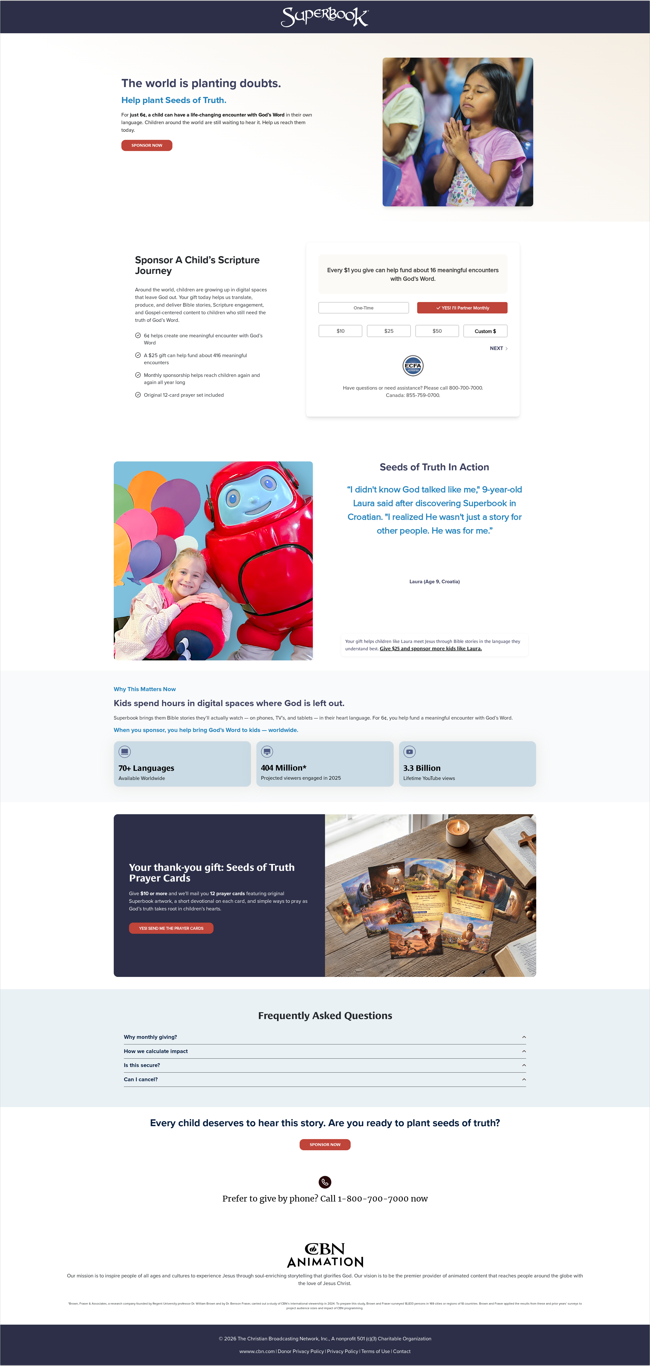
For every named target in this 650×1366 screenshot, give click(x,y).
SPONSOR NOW (147, 145)
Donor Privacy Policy (301, 1351)
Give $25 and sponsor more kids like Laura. (431, 648)
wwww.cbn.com (257, 1351)
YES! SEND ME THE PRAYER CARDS (171, 928)
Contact (402, 1351)
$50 (437, 331)
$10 (341, 331)
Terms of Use (375, 1351)
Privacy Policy (342, 1351)
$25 (389, 331)
